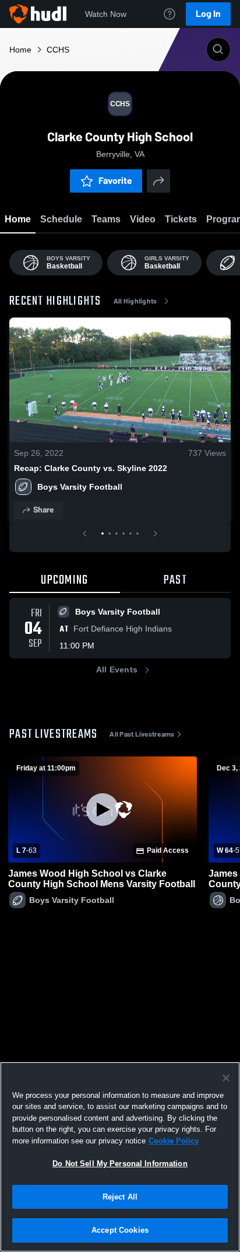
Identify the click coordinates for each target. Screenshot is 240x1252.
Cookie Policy (174, 1140)
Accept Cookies (120, 1230)
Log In (208, 14)
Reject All (120, 1196)
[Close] (226, 1078)
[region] (120, 1157)
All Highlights (135, 301)
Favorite (115, 181)
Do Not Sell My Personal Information (120, 1163)
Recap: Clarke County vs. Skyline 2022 (90, 468)
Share (43, 510)
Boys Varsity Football (79, 486)
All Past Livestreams (142, 734)
